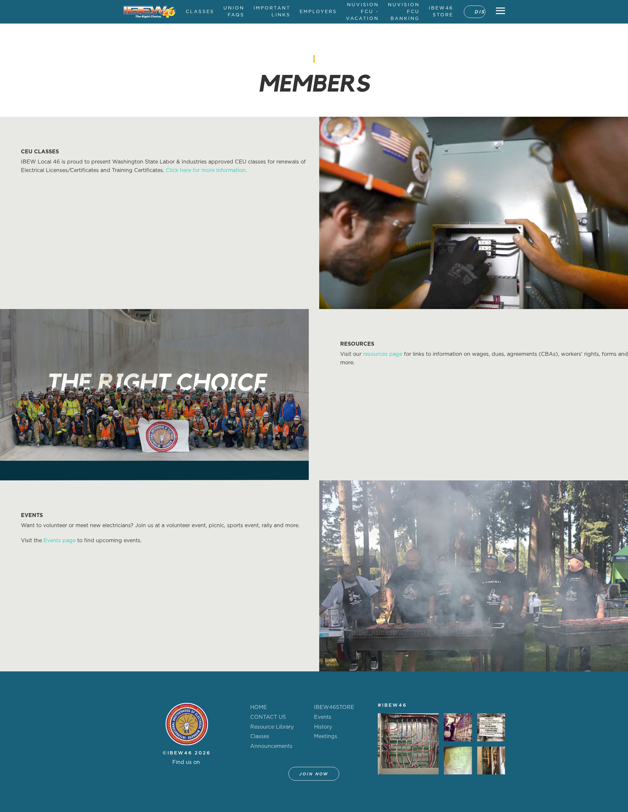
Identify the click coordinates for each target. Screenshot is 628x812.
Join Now (313, 774)
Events (322, 717)
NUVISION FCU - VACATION (362, 12)
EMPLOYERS (318, 11)
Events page (60, 540)
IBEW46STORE (334, 707)
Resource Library (272, 727)
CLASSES (200, 11)
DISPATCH (480, 12)
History (323, 727)
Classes (259, 736)
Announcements (271, 746)
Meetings (325, 736)
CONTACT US (268, 717)
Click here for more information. (206, 170)
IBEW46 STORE (441, 11)
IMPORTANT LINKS (271, 11)
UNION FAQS (233, 11)
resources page (382, 354)
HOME (167, 11)
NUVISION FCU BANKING (404, 12)
